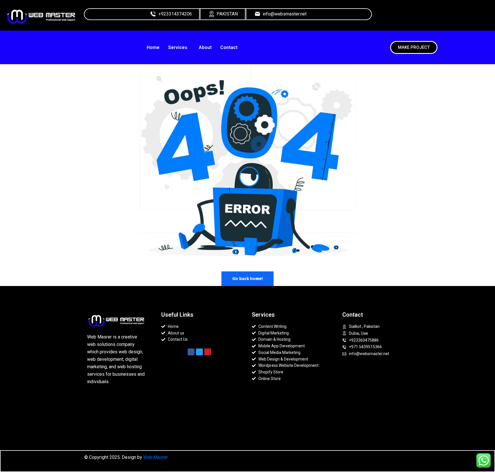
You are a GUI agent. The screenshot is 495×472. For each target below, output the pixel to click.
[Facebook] (416, 16)
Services (177, 47)
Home (153, 47)
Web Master (155, 457)
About (205, 47)
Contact (228, 47)
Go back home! (247, 278)
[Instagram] (430, 16)
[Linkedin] (445, 16)
